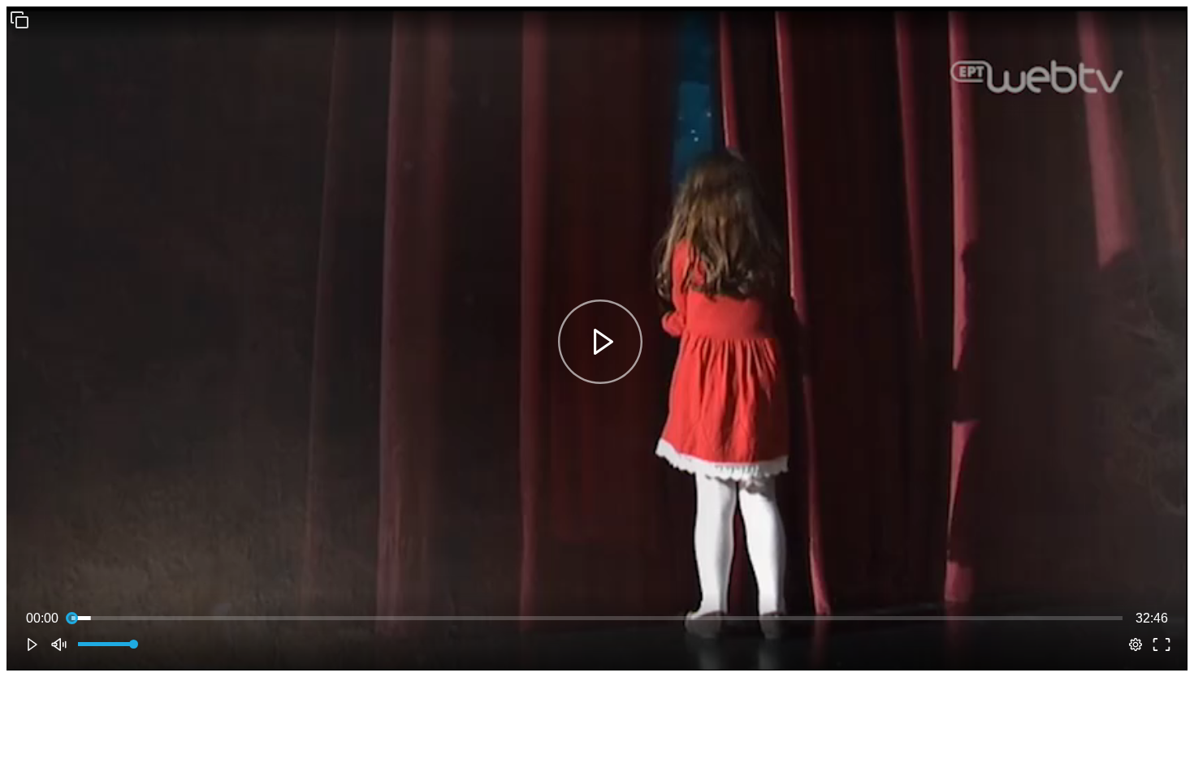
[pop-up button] (1136, 644)
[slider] (597, 618)
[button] (19, 19)
